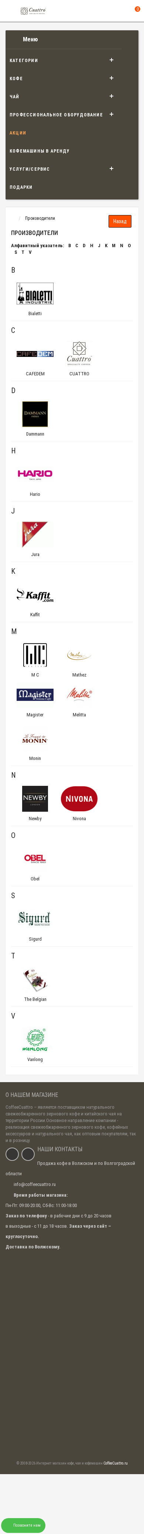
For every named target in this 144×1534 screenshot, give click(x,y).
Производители (40, 218)
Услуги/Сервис (30, 169)
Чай (15, 96)
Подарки (21, 187)
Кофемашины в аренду (40, 151)
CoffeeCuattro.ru (115, 1463)
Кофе (16, 78)
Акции (18, 133)
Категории (24, 60)
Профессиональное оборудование (56, 114)
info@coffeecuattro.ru (35, 1184)
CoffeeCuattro (19, 1107)
